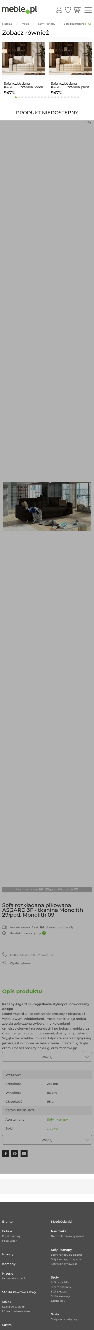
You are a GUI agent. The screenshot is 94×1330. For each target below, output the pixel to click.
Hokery (8, 1254)
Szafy (55, 1314)
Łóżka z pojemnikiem (16, 1311)
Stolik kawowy (60, 1296)
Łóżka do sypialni (13, 1306)
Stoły (55, 1277)
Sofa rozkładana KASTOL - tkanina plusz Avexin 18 (70, 85)
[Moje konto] (59, 10)
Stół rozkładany (61, 1287)
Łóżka (6, 1302)
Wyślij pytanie (20, 963)
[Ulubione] (68, 10)
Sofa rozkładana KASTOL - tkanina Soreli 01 (23, 85)
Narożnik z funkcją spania (67, 1236)
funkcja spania (58, 1137)
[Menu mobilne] (88, 10)
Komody (9, 1264)
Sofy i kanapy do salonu (66, 1254)
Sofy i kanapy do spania (66, 1259)
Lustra (7, 1325)
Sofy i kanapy (57, 1119)
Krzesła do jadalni (13, 1278)
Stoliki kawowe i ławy (19, 1292)
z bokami (54, 1128)
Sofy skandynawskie (64, 1263)
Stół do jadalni (60, 1282)
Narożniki (58, 1231)
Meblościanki (61, 1222)
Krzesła (7, 1273)
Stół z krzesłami (61, 1291)
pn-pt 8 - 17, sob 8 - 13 (31, 955)
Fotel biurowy (11, 1236)
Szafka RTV (58, 1300)
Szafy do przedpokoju (65, 1319)
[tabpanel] (23, 67)
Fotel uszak (9, 1240)
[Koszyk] (78, 10)
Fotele (7, 1231)
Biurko (7, 1222)
